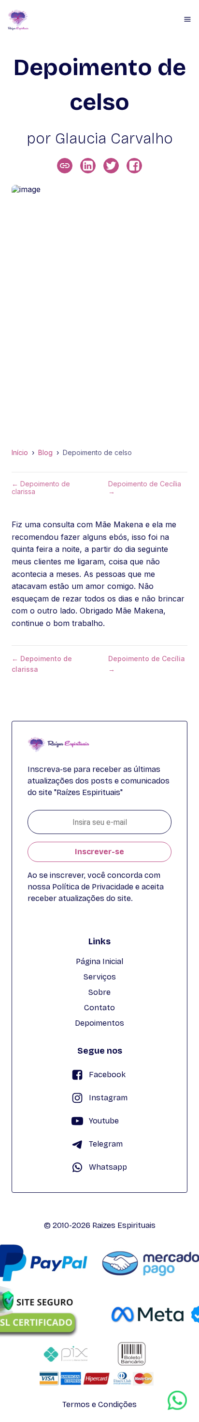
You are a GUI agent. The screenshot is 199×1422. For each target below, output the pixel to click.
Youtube (104, 1120)
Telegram (106, 1143)
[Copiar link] (64, 165)
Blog (45, 453)
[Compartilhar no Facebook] (134, 165)
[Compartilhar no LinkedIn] (88, 165)
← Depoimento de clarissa (41, 488)
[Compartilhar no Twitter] (111, 165)
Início (20, 453)
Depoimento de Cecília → (144, 488)
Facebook (107, 1074)
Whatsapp (108, 1167)
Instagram (108, 1097)
